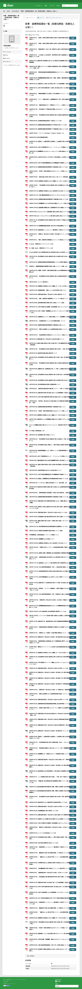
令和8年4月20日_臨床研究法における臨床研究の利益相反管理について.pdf (48, 802)
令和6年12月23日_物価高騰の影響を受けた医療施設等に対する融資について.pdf (49, 207)
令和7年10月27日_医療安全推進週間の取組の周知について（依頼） (46, 530)
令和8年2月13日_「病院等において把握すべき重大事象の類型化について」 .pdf (49, 632)
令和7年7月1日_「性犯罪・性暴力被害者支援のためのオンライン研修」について (49, 411)
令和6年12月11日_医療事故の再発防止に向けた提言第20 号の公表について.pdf (49, 191)
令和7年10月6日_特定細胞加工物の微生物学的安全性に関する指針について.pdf (49, 516)
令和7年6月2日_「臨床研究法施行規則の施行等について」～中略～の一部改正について (51, 388)
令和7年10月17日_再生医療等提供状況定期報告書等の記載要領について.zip (48, 526)
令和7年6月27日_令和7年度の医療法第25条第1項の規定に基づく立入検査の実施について (51, 397)
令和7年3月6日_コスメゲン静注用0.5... (39, 282)
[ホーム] (4, 11)
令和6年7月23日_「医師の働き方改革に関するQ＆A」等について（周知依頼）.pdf (50, 177)
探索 (73, 38)
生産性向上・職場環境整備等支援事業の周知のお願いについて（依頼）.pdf (48, 266)
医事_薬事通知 (30, 956)
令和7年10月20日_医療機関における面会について (41, 539)
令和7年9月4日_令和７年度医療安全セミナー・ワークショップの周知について (49, 456)
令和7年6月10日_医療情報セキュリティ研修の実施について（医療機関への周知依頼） (51, 316)
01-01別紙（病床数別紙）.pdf (36, 430)
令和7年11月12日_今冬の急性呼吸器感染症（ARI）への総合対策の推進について (49, 567)
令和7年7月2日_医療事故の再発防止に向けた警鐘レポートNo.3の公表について (49, 415)
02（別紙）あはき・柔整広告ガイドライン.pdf (41, 248)
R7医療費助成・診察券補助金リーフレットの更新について (44, 534)
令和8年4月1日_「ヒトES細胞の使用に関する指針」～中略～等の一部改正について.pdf (51, 776)
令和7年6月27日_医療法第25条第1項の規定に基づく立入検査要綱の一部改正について (50, 392)
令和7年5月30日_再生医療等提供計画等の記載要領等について (44, 384)
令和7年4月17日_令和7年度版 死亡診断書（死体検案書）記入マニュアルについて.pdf (51, 307)
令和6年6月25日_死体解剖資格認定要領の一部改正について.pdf (45, 120)
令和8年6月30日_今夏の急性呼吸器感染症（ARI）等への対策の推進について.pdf (49, 945)
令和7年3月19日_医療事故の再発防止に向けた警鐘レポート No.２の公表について (49, 286)
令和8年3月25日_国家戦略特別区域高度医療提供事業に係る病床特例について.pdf (49, 703)
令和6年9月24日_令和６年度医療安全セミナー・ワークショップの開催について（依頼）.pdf (52, 147)
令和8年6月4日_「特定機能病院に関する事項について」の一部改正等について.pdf (50, 868)
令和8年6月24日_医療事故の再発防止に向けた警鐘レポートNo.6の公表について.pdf (50, 918)
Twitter (6, 55)
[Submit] (76, 5)
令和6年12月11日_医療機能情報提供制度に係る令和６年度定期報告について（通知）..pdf (52, 225)
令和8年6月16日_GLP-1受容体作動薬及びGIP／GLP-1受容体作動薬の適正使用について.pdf (52, 898)
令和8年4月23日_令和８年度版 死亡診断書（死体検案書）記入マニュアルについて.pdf (51, 823)
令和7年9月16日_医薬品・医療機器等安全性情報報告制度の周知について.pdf (48, 478)
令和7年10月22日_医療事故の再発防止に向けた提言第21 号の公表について (48, 543)
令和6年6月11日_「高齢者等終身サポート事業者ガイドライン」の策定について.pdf (50, 105)
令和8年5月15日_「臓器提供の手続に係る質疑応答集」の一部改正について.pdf (49, 852)
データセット (38, 5)
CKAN (58, 981)
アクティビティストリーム (55, 17)
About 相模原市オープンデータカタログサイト (15, 979)
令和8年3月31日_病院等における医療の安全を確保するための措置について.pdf (49, 819)
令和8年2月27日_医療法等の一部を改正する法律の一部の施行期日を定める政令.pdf (50, 637)
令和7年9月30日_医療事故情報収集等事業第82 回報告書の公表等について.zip (48, 496)
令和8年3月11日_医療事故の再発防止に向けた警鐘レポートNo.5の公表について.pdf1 (50, 652)
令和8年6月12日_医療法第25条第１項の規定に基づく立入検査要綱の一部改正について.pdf (52, 882)
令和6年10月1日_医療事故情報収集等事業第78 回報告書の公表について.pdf (48, 167)
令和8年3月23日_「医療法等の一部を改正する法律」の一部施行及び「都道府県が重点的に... (52, 689)
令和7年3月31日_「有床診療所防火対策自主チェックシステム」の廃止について (49, 335)
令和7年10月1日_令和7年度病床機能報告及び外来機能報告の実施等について (48, 474)
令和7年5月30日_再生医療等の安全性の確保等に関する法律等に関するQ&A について (50, 380)
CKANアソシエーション (9, 983)
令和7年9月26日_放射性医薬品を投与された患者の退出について (45, 470)
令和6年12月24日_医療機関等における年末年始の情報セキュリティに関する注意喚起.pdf (51, 203)
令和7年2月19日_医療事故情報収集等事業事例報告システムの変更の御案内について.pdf (51, 262)
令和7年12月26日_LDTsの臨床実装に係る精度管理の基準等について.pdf (47, 611)
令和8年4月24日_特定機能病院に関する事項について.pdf (43, 810)
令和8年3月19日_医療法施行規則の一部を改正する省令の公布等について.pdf (48, 668)
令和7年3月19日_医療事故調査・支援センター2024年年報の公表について (47, 290)
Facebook (7, 58)
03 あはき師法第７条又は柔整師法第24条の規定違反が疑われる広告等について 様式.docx (52, 252)
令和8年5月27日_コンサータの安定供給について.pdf (42, 833)
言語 (56, 983)
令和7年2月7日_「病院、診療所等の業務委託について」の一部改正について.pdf (49, 239)
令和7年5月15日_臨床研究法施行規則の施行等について (43, 353)
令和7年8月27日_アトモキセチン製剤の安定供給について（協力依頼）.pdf (48, 482)
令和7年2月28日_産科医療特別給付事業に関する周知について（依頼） (47, 302)
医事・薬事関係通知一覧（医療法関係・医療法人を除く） (39, 11)
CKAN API (5, 981)
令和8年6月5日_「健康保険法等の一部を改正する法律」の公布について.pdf (48, 872)
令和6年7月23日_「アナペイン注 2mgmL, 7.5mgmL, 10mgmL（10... (46, 133)
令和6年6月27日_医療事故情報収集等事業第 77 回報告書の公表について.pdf (48, 129)
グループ (52, 5)
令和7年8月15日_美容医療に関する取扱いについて (42, 435)
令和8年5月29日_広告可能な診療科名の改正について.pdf (43, 843)
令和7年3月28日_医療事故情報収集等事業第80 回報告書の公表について (47, 325)
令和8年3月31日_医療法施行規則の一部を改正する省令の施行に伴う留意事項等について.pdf (52, 814)
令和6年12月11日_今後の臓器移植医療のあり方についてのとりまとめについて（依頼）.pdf (52, 195)
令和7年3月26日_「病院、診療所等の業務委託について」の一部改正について (48, 298)
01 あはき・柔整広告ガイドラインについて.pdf (41, 244)
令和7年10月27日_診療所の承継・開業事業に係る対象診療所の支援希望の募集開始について (52, 553)
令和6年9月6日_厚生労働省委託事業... (38, 137)
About (58, 5)
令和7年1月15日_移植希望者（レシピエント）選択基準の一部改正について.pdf (49, 230)
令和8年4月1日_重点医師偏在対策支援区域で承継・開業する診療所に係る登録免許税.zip (51, 786)
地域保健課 (15, 11)
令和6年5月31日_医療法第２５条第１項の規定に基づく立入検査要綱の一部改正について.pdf (52, 83)
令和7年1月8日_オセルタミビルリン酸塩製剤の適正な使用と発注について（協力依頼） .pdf (52, 211)
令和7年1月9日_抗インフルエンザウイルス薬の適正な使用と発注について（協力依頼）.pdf (52, 216)
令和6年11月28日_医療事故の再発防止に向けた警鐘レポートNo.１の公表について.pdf (51, 181)
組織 (46, 5)
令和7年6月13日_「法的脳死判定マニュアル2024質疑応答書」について (47, 321)
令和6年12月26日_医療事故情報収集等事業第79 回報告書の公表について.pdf (48, 199)
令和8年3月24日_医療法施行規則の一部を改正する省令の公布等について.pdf (48, 699)
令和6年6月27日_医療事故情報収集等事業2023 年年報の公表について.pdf (48, 125)
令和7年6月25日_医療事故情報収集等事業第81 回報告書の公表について (47, 406)
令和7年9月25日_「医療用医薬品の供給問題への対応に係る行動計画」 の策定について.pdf (52, 492)
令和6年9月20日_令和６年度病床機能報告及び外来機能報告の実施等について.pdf (49, 163)
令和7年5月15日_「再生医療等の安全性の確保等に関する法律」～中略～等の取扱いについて (52, 349)
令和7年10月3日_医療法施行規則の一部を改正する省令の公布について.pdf (48, 512)
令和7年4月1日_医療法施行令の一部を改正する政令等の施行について (46, 339)
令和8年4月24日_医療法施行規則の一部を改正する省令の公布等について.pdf (48, 806)
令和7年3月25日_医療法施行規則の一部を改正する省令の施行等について (47, 294)
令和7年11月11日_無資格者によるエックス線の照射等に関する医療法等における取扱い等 (52, 563)
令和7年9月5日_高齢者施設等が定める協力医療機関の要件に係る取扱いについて (49, 460)
